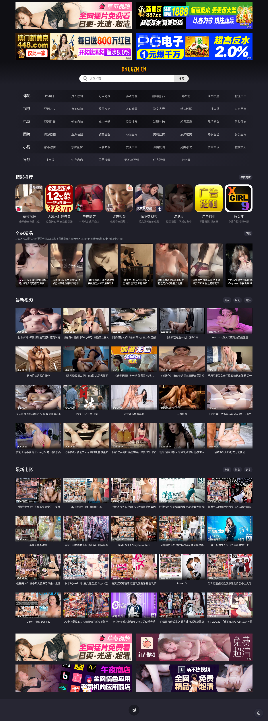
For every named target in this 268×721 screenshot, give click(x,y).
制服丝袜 (159, 122)
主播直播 (213, 109)
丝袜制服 (186, 109)
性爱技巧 (240, 147)
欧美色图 (104, 134)
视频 (26, 108)
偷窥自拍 (50, 134)
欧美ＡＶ (104, 109)
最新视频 (24, 300)
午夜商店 (77, 160)
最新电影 (24, 469)
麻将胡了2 (159, 96)
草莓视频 (104, 160)
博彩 (26, 95)
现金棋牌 (213, 96)
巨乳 (237, 300)
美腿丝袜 (159, 134)
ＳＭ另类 (240, 109)
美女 (227, 300)
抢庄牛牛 (240, 96)
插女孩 (50, 160)
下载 (248, 233)
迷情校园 (159, 147)
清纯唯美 (186, 134)
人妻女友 (104, 147)
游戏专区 (131, 96)
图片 (26, 134)
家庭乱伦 (77, 147)
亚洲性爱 (50, 122)
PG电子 (50, 96)
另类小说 (186, 147)
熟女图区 (213, 134)
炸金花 (186, 96)
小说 (26, 147)
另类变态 (240, 122)
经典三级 (186, 122)
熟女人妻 (159, 109)
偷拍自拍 (77, 122)
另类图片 (240, 134)
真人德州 (77, 96)
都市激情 (50, 147)
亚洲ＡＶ (50, 109)
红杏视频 (159, 160)
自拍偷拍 (77, 109)
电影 (26, 121)
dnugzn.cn (134, 69)
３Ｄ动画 (131, 109)
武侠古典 (131, 147)
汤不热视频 (131, 160)
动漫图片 (131, 134)
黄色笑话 (213, 147)
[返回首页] (258, 713)
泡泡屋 (186, 160)
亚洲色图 (77, 134)
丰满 (227, 469)
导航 (26, 159)
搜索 (181, 79)
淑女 (237, 469)
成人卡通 (104, 122)
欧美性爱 (131, 122)
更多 (248, 300)
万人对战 (104, 96)
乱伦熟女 (213, 122)
